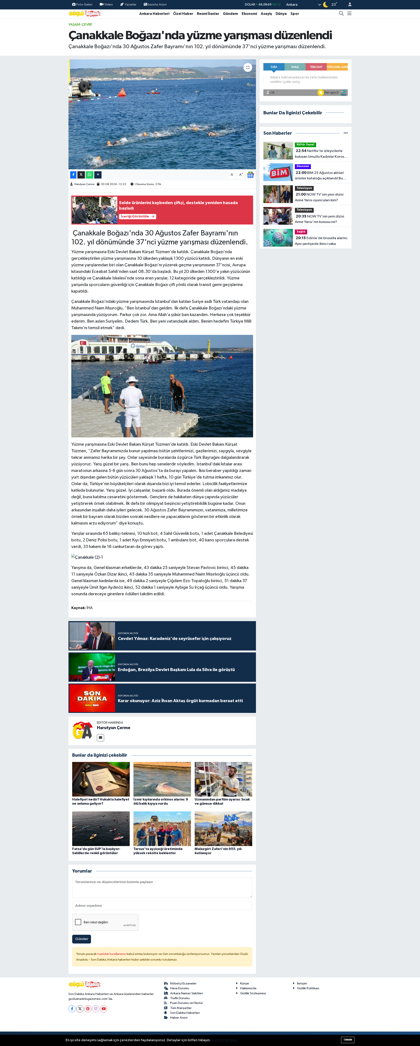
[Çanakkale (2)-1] (87, 557)
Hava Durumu (179, 988)
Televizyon (304, 188)
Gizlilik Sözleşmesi (253, 993)
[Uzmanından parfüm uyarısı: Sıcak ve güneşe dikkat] (223, 779)
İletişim (302, 983)
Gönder (81, 939)
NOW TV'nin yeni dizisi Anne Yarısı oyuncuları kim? (319, 197)
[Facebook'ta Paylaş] (73, 174)
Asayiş (266, 14)
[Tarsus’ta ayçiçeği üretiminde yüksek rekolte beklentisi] (162, 828)
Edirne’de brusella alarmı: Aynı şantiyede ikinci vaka (321, 241)
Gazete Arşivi (156, 4)
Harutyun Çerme (84, 184)
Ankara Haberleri (154, 14)
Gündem (230, 14)
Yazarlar (130, 4)
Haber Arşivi (178, 1017)
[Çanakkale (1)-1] (162, 386)
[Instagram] (95, 1008)
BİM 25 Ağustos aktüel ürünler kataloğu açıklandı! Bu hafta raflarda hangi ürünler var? (321, 176)
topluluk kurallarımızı (112, 954)
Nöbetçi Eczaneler (183, 983)
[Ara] (341, 14)
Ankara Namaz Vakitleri (186, 993)
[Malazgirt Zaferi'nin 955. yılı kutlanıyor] (223, 828)
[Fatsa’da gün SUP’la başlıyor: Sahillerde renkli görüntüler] (101, 828)
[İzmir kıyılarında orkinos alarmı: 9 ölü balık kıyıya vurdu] (162, 779)
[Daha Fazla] (98, 174)
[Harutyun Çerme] (82, 731)
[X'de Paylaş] (81, 174)
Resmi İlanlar (208, 14)
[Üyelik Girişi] (348, 4)
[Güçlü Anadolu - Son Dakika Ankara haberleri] (84, 13)
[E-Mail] (100, 737)
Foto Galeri (84, 4)
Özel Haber (183, 14)
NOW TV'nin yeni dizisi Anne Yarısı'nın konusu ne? (319, 219)
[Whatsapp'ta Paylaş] (89, 174)
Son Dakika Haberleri (185, 1012)
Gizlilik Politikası (308, 988)
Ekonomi (249, 14)
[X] (80, 1008)
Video (108, 4)
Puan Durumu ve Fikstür (186, 1003)
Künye (244, 983)
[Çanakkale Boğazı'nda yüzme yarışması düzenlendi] (162, 114)
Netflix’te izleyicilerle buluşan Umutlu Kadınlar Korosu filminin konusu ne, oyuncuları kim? (320, 154)
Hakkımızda (248, 988)
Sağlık (301, 231)
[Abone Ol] (250, 175)
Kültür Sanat (305, 144)
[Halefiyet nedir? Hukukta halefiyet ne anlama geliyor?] (101, 779)
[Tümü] (346, 133)
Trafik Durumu (180, 998)
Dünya (281, 14)
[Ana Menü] (349, 14)
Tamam (347, 1040)
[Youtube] (103, 1008)
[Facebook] (72, 1008)
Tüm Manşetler (181, 1008)
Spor (294, 14)
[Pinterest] (87, 1008)
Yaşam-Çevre (80, 25)
